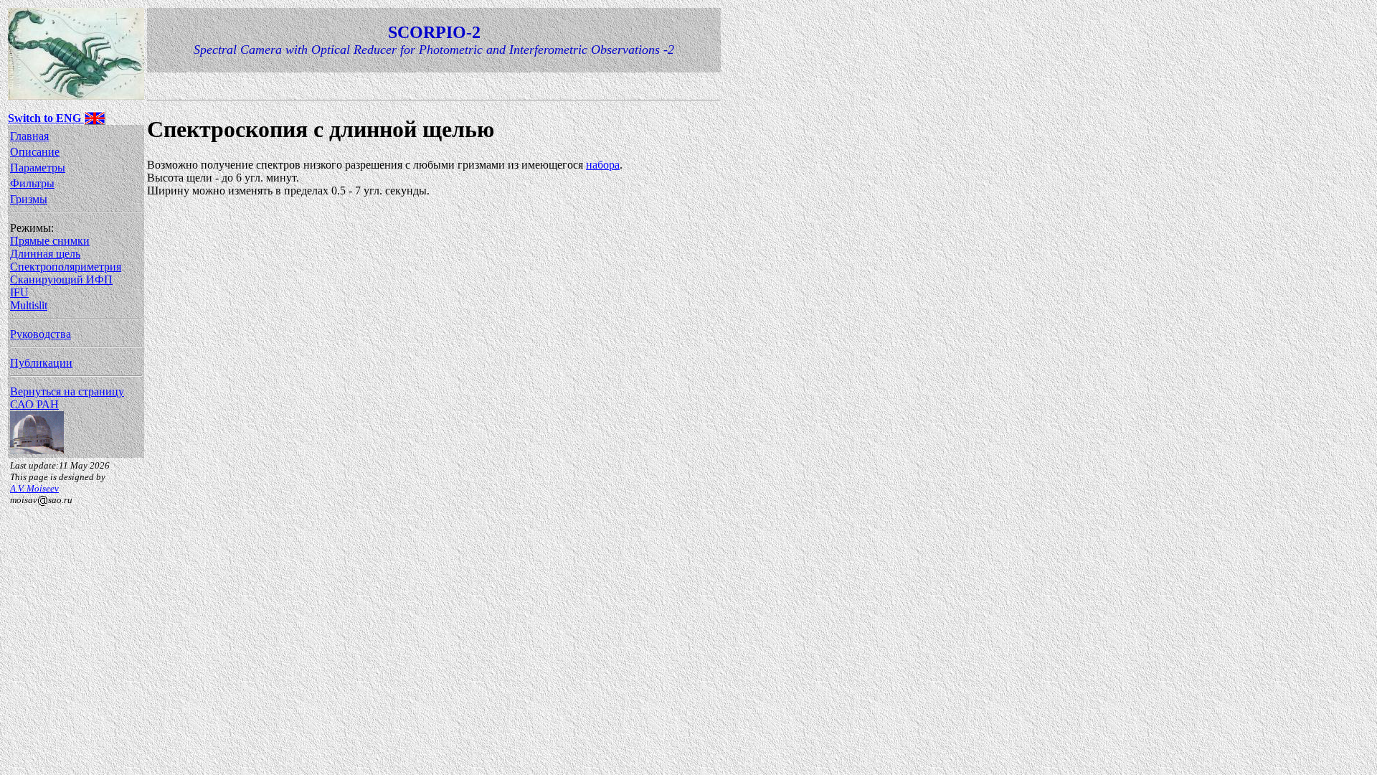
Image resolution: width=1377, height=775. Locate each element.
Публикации (41, 363)
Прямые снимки (50, 241)
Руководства (40, 334)
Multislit (28, 305)
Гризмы (28, 199)
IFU (19, 292)
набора (603, 165)
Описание (35, 152)
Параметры (37, 167)
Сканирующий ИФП (61, 279)
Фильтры (32, 183)
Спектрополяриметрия (65, 266)
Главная (29, 136)
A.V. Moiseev (34, 488)
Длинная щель (45, 254)
